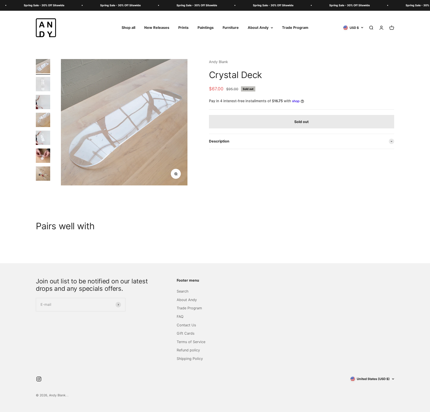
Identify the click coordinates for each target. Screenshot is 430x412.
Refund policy (188, 350)
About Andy (258, 27)
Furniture (231, 27)
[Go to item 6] (43, 156)
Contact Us (186, 325)
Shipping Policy (190, 358)
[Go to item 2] (43, 85)
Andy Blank (218, 61)
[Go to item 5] (43, 138)
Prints (183, 27)
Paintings (206, 27)
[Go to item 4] (43, 120)
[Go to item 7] (43, 174)
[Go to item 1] (43, 67)
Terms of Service (191, 342)
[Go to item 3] (43, 102)
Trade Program (295, 27)
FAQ (180, 316)
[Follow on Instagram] (39, 379)
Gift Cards (185, 333)
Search (182, 291)
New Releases (156, 27)
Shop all (128, 27)
